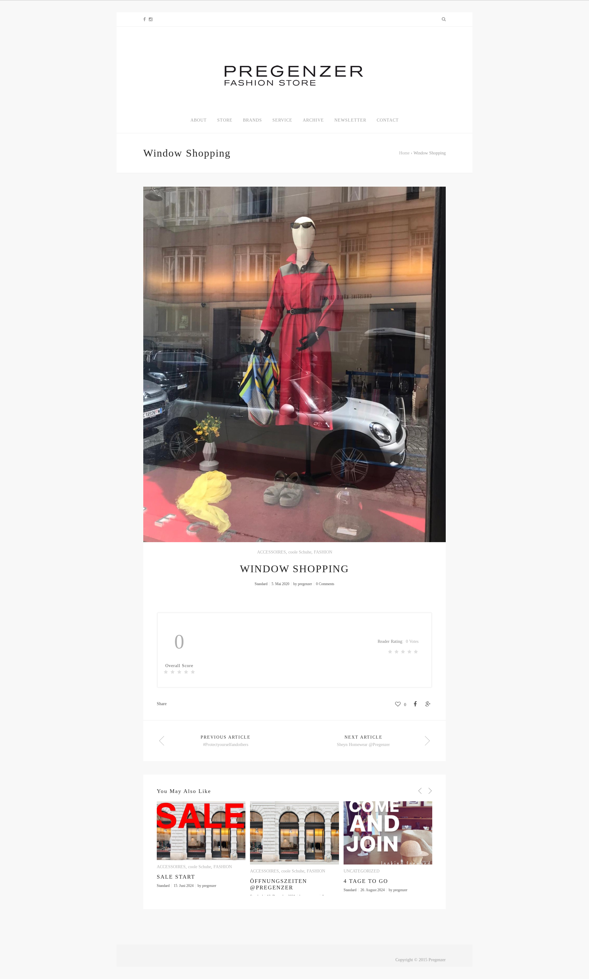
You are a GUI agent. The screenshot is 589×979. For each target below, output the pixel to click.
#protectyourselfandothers (225, 744)
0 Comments (325, 584)
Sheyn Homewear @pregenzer (363, 744)
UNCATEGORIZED (361, 871)
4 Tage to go (366, 881)
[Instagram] (150, 19)
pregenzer (305, 584)
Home (404, 153)
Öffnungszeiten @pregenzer (278, 884)
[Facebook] (144, 19)
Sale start (176, 877)
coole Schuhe (299, 552)
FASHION (323, 552)
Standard (261, 584)
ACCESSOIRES (271, 552)
